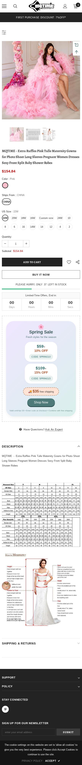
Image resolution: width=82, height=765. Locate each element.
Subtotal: (7, 251)
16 (23, 226)
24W (59, 218)
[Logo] (41, 6)
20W (14, 218)
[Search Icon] (15, 6)
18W (23, 218)
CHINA (6, 201)
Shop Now (41, 402)
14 (41, 226)
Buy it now (41, 274)
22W (5, 218)
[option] (41, 17)
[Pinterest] (5, 709)
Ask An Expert (54, 429)
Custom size (46, 218)
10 (69, 218)
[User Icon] (65, 6)
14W (32, 226)
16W (32, 218)
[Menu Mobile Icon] (4, 6)
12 (51, 226)
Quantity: (7, 236)
